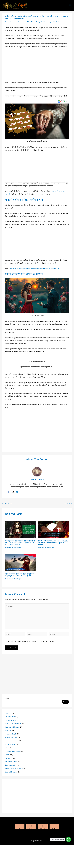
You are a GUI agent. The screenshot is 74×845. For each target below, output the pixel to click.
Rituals (7, 755)
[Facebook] (9, 492)
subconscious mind (11, 761)
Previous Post (7, 503)
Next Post (68, 503)
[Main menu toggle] (70, 5)
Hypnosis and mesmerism (13, 723)
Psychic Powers (10, 744)
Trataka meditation (10, 765)
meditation (8, 730)
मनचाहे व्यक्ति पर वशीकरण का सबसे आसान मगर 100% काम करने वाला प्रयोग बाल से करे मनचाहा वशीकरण (20, 543)
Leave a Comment (10, 22)
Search (7, 698)
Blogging (8, 713)
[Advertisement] (37, 66)
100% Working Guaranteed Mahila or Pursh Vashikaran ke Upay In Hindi (53, 543)
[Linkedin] (17, 492)
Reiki (6, 748)
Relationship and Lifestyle (13, 751)
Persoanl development (11, 741)
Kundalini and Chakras (12, 727)
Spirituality (8, 758)
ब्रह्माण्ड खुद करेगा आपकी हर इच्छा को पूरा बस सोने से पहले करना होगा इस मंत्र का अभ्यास (34, 268)
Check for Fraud (10, 716)
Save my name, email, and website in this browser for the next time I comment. (32, 641)
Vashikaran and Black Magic (26, 22)
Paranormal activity (11, 737)
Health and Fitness (10, 720)
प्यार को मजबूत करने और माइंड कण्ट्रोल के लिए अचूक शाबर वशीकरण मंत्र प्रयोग (19, 575)
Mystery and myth (10, 734)
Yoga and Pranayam (11, 772)
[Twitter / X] (13, 492)
